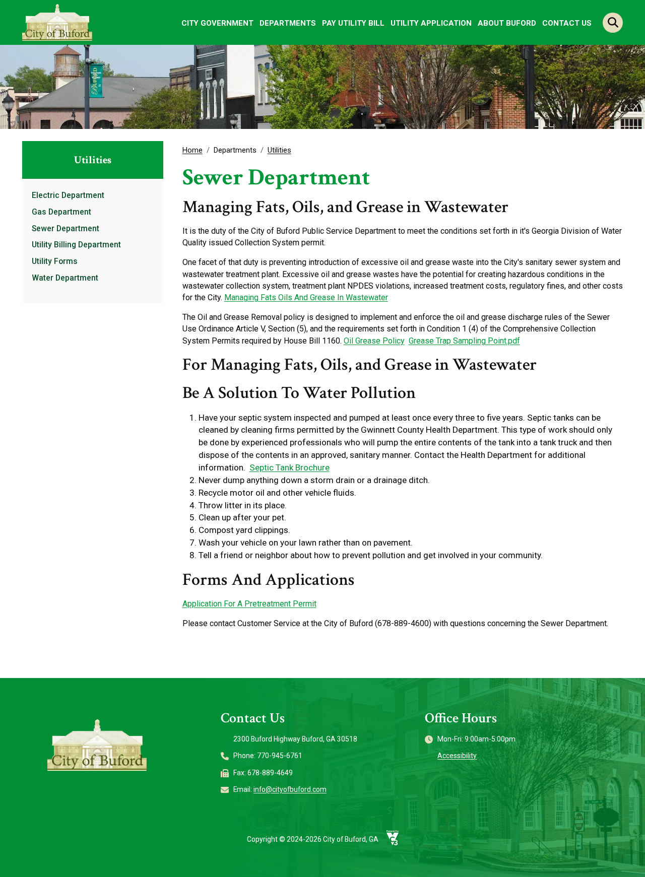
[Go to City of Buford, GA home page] (57, 22)
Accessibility (457, 756)
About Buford (507, 23)
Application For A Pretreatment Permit (249, 604)
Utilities (279, 150)
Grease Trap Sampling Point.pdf (464, 341)
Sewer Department (65, 228)
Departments (288, 23)
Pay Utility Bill (353, 23)
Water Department (65, 278)
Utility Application (431, 23)
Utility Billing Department (76, 244)
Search (613, 23)
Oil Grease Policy (374, 341)
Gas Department (61, 212)
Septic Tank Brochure (289, 467)
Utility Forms (55, 261)
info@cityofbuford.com (290, 789)
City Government (217, 23)
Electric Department (68, 195)
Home (192, 150)
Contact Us (567, 23)
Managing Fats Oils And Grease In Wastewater (306, 297)
